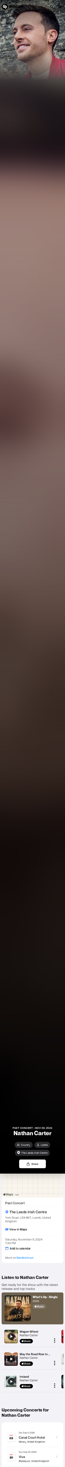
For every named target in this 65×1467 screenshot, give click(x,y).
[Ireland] (11, 1381)
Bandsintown (25, 1257)
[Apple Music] (45, 1306)
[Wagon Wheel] (11, 1336)
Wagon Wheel (29, 1331)
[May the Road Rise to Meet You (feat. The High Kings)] (11, 1359)
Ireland (24, 1376)
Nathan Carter (29, 1335)
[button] (59, 6)
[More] (54, 1340)
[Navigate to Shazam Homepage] (12, 7)
